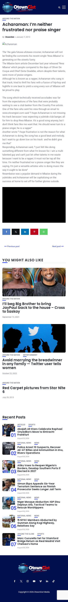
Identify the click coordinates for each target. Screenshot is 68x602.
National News (24, 443)
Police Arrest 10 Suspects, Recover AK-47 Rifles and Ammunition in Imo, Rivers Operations (40, 450)
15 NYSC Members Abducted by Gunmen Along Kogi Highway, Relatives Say (37, 522)
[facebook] (6, 232)
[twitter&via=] (16, 232)
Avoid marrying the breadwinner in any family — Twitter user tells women (32, 364)
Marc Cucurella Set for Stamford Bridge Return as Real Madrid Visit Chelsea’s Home (38, 541)
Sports (31, 425)
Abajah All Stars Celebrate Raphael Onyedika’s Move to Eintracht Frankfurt (39, 431)
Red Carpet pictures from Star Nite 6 (33, 389)
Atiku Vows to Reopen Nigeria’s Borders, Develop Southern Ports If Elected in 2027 (38, 468)
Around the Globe (25, 534)
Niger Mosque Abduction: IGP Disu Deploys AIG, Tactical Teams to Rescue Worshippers (38, 504)
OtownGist (9, 37)
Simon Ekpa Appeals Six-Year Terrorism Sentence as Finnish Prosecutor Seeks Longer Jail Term (39, 486)
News (36, 443)
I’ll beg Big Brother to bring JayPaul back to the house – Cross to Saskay (33, 307)
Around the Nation (11, 18)
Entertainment (30, 355)
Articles (21, 425)
